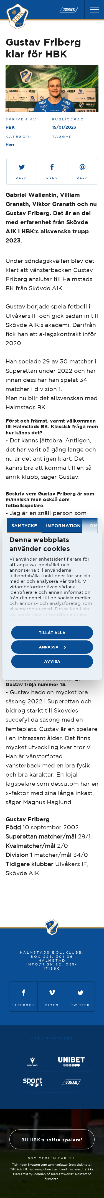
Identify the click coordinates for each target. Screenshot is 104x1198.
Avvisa (52, 661)
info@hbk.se (44, 964)
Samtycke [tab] (24, 525)
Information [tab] (63, 525)
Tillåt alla (52, 632)
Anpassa (49, 647)
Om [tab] (93, 525)
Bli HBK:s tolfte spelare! (52, 1140)
